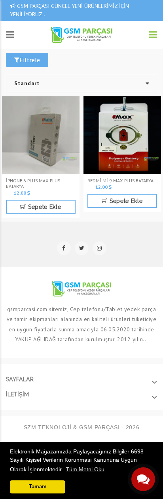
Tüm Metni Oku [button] (85, 469)
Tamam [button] (38, 486)
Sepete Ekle (43, 207)
